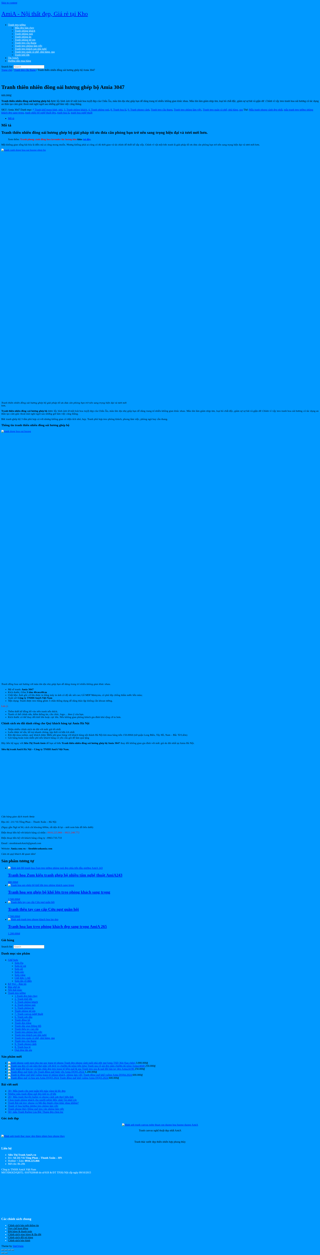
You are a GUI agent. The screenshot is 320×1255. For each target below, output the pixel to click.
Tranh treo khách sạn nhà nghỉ (30, 48)
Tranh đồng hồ (22, 1020)
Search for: (7, 66)
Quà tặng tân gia (23, 1050)
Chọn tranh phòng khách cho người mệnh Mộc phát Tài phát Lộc (42, 1100)
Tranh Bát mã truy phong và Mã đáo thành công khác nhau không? (43, 1103)
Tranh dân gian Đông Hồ (28, 1026)
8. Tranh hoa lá (118, 109)
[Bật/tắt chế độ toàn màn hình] (6, 1249)
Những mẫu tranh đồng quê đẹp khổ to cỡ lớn (32, 1093)
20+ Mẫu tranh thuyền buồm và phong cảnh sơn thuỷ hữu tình (41, 1096)
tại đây (86, 139)
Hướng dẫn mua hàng (19, 60)
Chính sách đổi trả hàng (20, 1237)
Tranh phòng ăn (23, 36)
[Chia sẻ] (9, 1249)
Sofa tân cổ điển (23, 981)
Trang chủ (6, 70)
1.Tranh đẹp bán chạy (26, 996)
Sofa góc (19, 972)
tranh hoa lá (63, 112)
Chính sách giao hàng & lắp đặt (24, 1234)
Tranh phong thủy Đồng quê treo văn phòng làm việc (36, 1109)
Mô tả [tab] (11, 118)
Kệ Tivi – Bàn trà (17, 984)
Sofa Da (19, 963)
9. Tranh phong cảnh (139, 109)
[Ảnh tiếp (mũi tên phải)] (6, 1252)
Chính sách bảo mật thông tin (23, 1225)
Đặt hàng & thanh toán (20, 1231)
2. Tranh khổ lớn (23, 999)
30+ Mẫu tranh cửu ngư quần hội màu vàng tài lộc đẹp (37, 1090)
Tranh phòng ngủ (24, 33)
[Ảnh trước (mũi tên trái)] (2, 1252)
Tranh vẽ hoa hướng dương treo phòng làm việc (33, 1106)
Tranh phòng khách (25, 30)
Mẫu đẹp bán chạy (24, 27)
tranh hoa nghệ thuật (81, 112)
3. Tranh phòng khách (75, 109)
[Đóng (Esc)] (12, 1249)
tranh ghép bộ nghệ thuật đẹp (40, 112)
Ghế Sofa (13, 960)
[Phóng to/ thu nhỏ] (2, 1249)
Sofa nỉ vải (20, 966)
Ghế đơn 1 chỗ (22, 978)
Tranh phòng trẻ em (25, 39)
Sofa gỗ (19, 969)
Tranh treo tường (17, 24)
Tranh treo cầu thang (25, 42)
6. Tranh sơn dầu (23, 1017)
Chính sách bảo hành (19, 1240)
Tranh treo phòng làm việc (28, 45)
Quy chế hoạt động (18, 1228)
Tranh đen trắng (23, 1023)
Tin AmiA (13, 57)
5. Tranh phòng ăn (24, 1008)
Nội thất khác (15, 990)
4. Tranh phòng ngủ (98, 109)
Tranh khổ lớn (22, 54)
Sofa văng (20, 975)
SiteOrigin (18, 1246)
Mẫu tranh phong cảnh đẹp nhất (265, 109)
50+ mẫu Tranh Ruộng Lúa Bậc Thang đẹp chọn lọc (35, 1112)
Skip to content (9, 2)
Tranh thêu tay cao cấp (26, 1029)
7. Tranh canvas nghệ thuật (29, 1014)
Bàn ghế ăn (14, 987)
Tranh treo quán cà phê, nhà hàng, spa (35, 51)
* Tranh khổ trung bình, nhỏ (47, 109)
